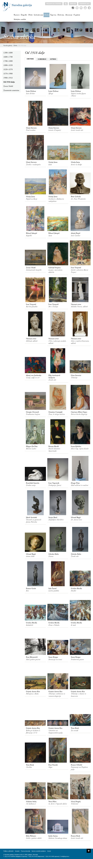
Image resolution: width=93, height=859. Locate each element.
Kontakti (17, 851)
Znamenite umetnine (11, 90)
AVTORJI (53, 59)
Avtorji (49, 851)
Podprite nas (84, 4)
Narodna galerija (7, 45)
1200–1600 (8, 52)
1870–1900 (8, 73)
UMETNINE (30, 59)
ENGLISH (73, 4)
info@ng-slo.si (65, 856)
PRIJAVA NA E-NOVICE (53, 4)
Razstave (17, 15)
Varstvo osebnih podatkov (39, 851)
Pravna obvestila (25, 851)
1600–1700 (8, 57)
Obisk (30, 15)
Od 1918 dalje (22, 45)
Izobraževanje (38, 15)
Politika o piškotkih (8, 851)
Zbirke (46, 15)
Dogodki (24, 15)
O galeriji (76, 15)
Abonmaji (68, 15)
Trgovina (53, 15)
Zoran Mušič (8, 86)
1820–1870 (8, 69)
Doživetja (61, 15)
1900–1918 (8, 78)
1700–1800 (8, 61)
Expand (89, 851)
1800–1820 (8, 65)
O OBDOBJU (42, 59)
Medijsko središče (20, 19)
